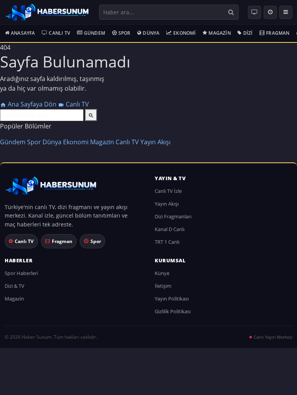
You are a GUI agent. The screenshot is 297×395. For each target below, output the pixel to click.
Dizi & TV (14, 285)
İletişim (163, 285)
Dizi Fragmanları (173, 216)
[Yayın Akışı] (270, 12)
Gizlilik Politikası (173, 311)
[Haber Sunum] (47, 12)
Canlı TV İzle (168, 190)
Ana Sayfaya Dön (32, 104)
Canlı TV (59, 33)
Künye (162, 273)
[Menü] (285, 12)
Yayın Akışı (155, 142)
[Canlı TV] (254, 12)
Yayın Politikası (172, 298)
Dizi (248, 33)
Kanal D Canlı (169, 229)
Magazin (219, 33)
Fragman (277, 33)
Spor (124, 33)
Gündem (94, 33)
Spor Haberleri (21, 273)
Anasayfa (23, 33)
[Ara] (231, 12)
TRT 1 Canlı (167, 241)
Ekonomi (184, 33)
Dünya (151, 33)
